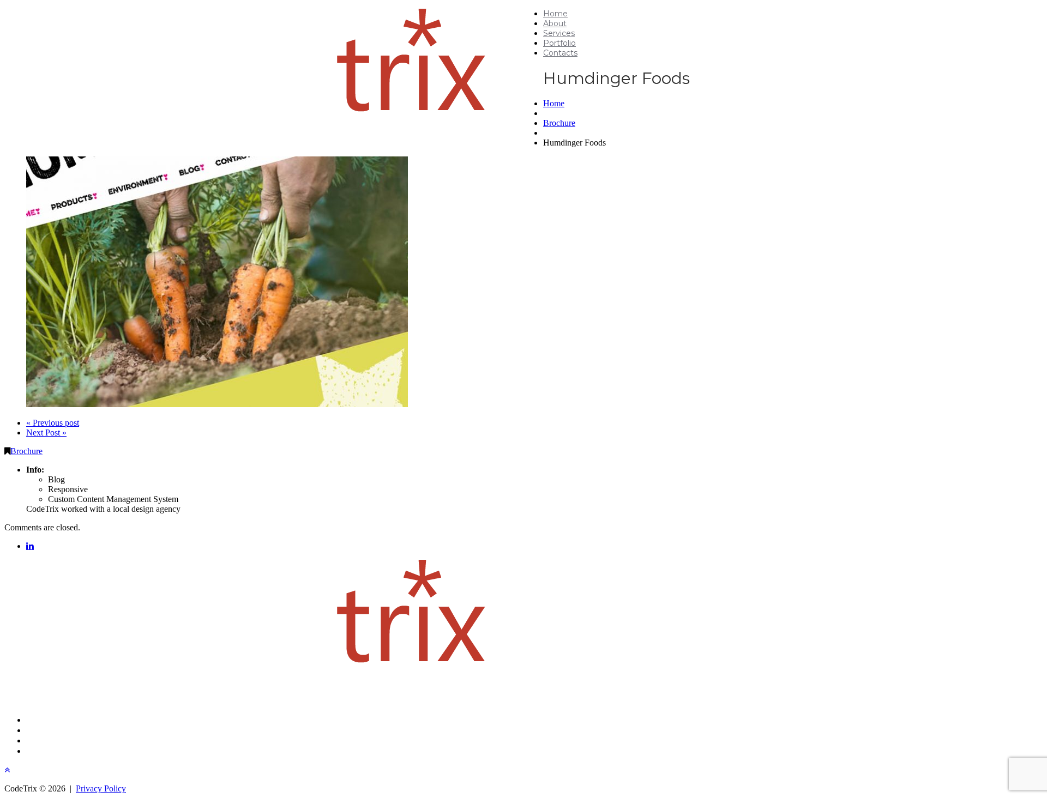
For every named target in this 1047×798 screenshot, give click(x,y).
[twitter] (30, 546)
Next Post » (46, 432)
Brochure (559, 123)
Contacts (560, 53)
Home (555, 14)
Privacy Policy (101, 788)
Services (559, 33)
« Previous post (52, 422)
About (555, 23)
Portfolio (559, 43)
